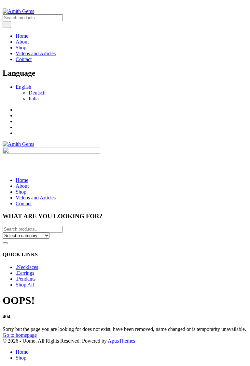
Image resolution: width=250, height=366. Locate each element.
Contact (24, 59)
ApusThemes (121, 341)
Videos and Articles (36, 53)
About (22, 41)
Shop (21, 47)
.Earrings (25, 273)
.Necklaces (27, 267)
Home (22, 36)
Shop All (25, 284)
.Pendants (25, 279)
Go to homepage (20, 335)
